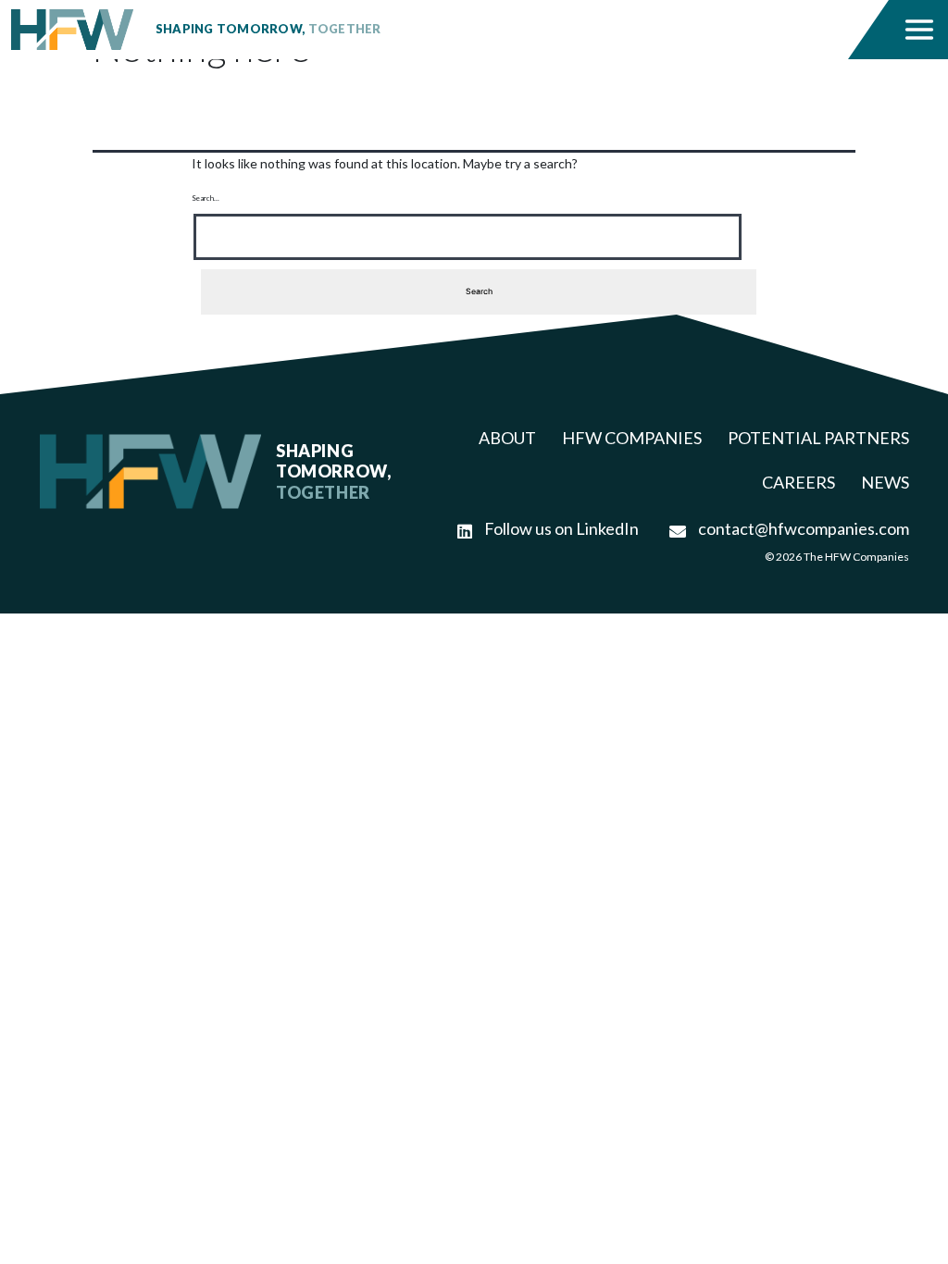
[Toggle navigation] (920, 29)
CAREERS (798, 482)
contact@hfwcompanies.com (802, 528)
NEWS (885, 482)
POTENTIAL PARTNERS (818, 438)
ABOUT (507, 438)
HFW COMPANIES (632, 438)
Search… (205, 198)
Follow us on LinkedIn (560, 528)
